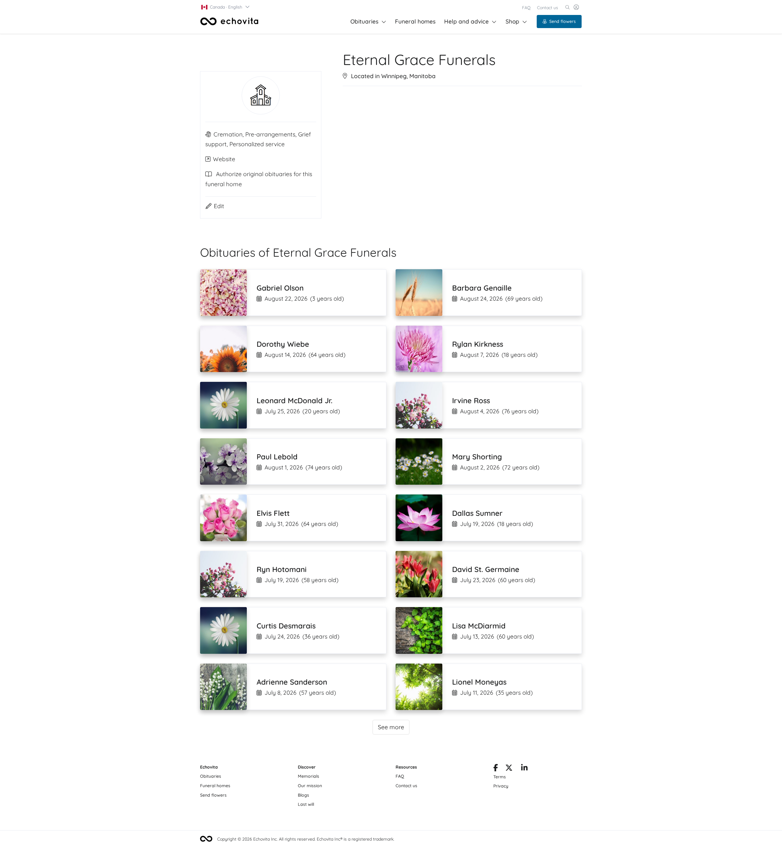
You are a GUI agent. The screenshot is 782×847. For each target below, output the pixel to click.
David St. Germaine (485, 569)
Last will (306, 804)
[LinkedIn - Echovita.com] (524, 769)
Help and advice (466, 21)
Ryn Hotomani (282, 569)
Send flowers (562, 21)
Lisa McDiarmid (479, 625)
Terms (499, 777)
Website (224, 159)
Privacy (500, 786)
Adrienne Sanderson (292, 681)
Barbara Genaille (482, 287)
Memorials (308, 776)
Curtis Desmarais (286, 625)
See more (391, 727)
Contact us (547, 7)
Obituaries (364, 21)
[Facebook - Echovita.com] (495, 769)
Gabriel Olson (280, 287)
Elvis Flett (273, 513)
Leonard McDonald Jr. (294, 400)
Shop (512, 21)
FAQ (526, 7)
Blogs (303, 795)
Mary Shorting (477, 456)
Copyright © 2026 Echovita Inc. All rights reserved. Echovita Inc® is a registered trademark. (305, 839)
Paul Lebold (277, 456)
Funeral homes (415, 21)
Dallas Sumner (477, 513)
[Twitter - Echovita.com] (509, 769)
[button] (225, 7)
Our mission (310, 785)
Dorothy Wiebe (283, 344)
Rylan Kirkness (477, 344)
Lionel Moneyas (479, 681)
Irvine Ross (471, 400)
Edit (219, 206)
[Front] (229, 21)
